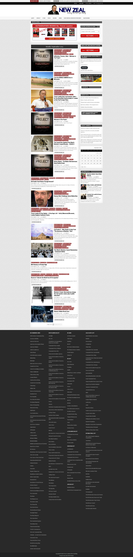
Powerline (32, 468)
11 (85, 158)
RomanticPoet (33, 479)
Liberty (65, 208)
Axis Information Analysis (35, 355)
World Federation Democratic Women (94, 494)
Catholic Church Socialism (86, 107)
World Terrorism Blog (35, 543)
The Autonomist (33, 493)
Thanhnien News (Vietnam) (92, 427)
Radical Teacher (52, 460)
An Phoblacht (70, 449)
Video (71, 54)
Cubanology (32, 385)
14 (94, 158)
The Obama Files (36, 211)
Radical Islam (67, 51)
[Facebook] (95, 3)
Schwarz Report (33, 485)
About (32, 18)
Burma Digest (89, 341)
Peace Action (51, 449)
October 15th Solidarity (72, 405)
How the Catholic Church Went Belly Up (89, 97)
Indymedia (69, 383)
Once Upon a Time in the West (37, 457)
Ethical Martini (70, 364)
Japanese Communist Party (92, 387)
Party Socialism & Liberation (55, 447)
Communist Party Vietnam (91, 364)
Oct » (85, 166)
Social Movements (70, 178)
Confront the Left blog (35, 380)
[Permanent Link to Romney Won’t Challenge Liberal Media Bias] (42, 198)
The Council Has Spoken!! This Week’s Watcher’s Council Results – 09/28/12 (64, 143)
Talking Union (52, 474)
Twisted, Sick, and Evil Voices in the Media (90, 102)
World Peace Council (90, 503)
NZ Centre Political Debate (73, 346)
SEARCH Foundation (90, 421)
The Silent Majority (34, 515)
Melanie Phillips (33, 438)
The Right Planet (33, 512)
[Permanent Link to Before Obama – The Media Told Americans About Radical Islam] (42, 165)
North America (66, 91)
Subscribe (81, 3)
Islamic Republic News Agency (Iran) (94, 381)
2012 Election (58, 49)
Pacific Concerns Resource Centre (93, 410)
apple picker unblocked (86, 139)
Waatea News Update (72, 425)
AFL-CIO (50, 338)
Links (87, 405)
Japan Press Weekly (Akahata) (92, 384)
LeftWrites (88, 402)
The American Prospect (54, 477)
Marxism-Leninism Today (91, 471)
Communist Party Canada (54, 345)
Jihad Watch (33, 427)
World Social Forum (90, 505)
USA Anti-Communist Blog (36, 532)
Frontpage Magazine (34, 402)
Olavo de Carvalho (34, 454)
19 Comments (66, 165)
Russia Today (70, 478)
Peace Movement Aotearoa (73, 408)
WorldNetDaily (33, 545)
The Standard (70, 419)
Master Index (86, 18)
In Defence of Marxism (91, 447)
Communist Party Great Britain (74, 454)
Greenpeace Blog (71, 378)
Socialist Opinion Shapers (61, 54)
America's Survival (34, 341)
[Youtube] (99, 3)
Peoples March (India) (91, 416)
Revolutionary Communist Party (56, 463)
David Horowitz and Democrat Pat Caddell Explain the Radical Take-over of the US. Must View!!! (91, 136)
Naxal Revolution (89, 407)
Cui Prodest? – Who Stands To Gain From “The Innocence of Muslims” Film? (65, 230)
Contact (38, 18)
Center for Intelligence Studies (37, 369)
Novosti (69, 475)
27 (91, 163)
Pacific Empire (70, 352)
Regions (55, 18)
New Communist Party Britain (74, 472)
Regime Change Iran (34, 471)
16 (100, 158)
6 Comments (43, 183)
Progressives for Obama (54, 458)
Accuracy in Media (34, 338)
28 (94, 163)
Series (60, 18)
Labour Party (70, 389)
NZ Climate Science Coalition (73, 349)
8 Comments (44, 279)
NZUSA (69, 403)
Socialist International (91, 486)
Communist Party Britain (72, 451)
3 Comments (43, 266)
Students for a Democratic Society (56, 471)
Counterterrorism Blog (35, 382)
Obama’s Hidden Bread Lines (61, 311)
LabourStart (88, 465)
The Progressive (52, 485)
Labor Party (51, 425)
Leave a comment (67, 81)
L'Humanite (69, 469)
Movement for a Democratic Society (57, 433)
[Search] (102, 3)
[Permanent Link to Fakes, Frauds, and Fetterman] (83, 187)
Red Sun (87, 473)
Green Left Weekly (90, 370)
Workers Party (70, 427)
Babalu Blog (32, 358)
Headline (59, 208)
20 (91, 160)
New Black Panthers (53, 438)
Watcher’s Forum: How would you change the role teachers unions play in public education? (65, 293)
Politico (32, 465)
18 (85, 160)
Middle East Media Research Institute (38, 443)
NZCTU (69, 400)
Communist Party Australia (92, 349)
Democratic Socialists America (55, 353)
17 (82, 160)
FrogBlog (69, 367)
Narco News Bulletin (71, 439)
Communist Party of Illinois (55, 348)
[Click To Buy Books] (54, 40)
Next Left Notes (52, 444)
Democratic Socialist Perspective (93, 367)
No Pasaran (32, 449)
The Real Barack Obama (35, 510)
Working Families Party (54, 496)
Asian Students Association (92, 335)
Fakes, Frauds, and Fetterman (87, 100)
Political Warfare (34, 463)
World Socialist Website (91, 508)
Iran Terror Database (35, 424)
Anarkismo (88, 440)
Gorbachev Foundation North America (57, 407)
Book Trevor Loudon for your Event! (72, 18)
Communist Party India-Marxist (93, 362)
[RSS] (100, 3)
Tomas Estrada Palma (35, 526)
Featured (52, 178)
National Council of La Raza (55, 436)
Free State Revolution (35, 399)
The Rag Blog (52, 488)
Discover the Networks (35, 391)
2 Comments (66, 253)
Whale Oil (69, 355)
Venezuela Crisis (34, 537)
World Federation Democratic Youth (94, 497)
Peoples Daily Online (90, 413)
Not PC (68, 344)
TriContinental (89, 492)
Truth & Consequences (35, 529)
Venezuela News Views (35, 540)
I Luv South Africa (34, 413)
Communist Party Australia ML (92, 352)
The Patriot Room (34, 507)
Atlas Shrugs (33, 352)
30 (100, 163)
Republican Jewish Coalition (36, 474)
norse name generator (86, 134)
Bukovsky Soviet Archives (36, 363)
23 (100, 160)
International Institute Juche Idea (93, 376)
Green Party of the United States (56, 409)
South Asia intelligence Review (37, 490)
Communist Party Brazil (72, 434)
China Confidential (34, 371)
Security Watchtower (35, 487)
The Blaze (32, 496)
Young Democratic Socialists (55, 499)
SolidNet (88, 489)
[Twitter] (94, 3)
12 (88, 158)
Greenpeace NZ (70, 381)
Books (75, 3)
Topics (49, 18)
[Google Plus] (97, 3)
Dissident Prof (33, 393)
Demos (50, 401)
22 (97, 160)
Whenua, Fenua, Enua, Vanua (92, 429)
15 (97, 158)
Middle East (58, 51)
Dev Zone (69, 361)
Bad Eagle (32, 360)
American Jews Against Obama (37, 344)
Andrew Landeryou (34, 349)
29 (97, 163)
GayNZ (68, 369)
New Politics (51, 441)
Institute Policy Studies (54, 415)
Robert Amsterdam (34, 476)
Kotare (68, 386)
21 (94, 160)
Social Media (88, 3)
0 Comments (96, 177)
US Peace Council (52, 491)
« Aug (82, 166)
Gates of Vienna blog (34, 405)
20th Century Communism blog (37, 335)
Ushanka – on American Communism (38, 534)
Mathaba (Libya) (70, 487)
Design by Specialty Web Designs (66, 555)
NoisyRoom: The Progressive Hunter (38, 452)
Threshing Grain (33, 523)
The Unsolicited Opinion (35, 521)
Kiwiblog (69, 341)
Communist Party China (91, 355)
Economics (58, 74)
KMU (87, 392)
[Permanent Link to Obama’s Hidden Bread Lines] (42, 314)
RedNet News (89, 479)
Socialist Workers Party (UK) (73, 480)
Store (44, 18)
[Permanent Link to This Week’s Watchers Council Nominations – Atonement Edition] (42, 250)
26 (88, 163)
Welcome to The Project (60, 119)
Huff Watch (32, 410)
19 (88, 160)
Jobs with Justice (52, 422)
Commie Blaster (33, 377)
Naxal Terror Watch (34, 446)
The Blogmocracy (34, 498)
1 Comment (66, 59)
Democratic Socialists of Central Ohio (57, 398)
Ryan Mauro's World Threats (36, 482)
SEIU (50, 466)
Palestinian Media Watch (35, 460)
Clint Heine (69, 338)
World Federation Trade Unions (93, 500)
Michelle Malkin (33, 441)
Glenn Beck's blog (34, 407)
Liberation (69, 392)
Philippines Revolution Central (92, 418)
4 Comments (66, 101)
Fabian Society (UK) (71, 464)
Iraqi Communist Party (91, 378)
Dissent (50, 404)
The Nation (51, 483)
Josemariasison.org (90, 389)
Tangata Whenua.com (72, 416)
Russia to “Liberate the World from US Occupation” (45, 277)
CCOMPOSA (88, 344)
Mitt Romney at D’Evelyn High (39, 264)
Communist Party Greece (72, 457)
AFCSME (51, 335)
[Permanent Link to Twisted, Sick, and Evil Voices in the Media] (83, 196)
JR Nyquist (32, 429)
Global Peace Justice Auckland (74, 372)
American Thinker (34, 346)
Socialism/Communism (60, 52)
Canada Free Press (34, 366)
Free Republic (33, 396)
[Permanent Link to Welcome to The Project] (42, 123)
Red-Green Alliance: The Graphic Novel (89, 104)
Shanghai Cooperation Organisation (94, 424)
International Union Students (92, 458)
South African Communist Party (74, 490)
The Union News (34, 518)
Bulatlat (87, 338)
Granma (69, 437)
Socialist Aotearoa (71, 411)
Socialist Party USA (53, 469)
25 (85, 163)
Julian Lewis (33, 432)
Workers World (52, 494)
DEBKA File (32, 388)
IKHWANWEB (89, 373)
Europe (43, 274)
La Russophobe (33, 435)
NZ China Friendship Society (73, 397)
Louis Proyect (52, 427)
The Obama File (33, 504)
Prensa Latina (70, 442)
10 (82, 158)
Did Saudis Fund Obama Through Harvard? (42, 181)
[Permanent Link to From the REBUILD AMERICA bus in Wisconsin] (42, 80)
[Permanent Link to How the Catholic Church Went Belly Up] (83, 176)
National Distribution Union (73, 394)
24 (82, 163)
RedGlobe (88, 476)
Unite (68, 422)
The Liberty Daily (34, 501)
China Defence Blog (34, 374)
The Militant (51, 480)
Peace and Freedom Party (54, 452)
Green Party (70, 375)
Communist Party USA (54, 351)
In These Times (52, 412)
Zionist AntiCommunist (35, 548)
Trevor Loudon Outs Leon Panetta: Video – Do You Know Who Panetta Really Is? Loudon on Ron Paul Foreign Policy (66, 98)
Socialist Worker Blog (72, 414)
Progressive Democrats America (56, 455)
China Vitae (88, 346)
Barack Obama (67, 49)
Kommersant (70, 467)
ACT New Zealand (71, 335)
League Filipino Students (91, 399)
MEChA (50, 430)
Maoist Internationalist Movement (93, 468)
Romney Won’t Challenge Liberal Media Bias (66, 196)
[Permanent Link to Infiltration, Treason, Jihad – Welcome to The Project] (42, 60)
